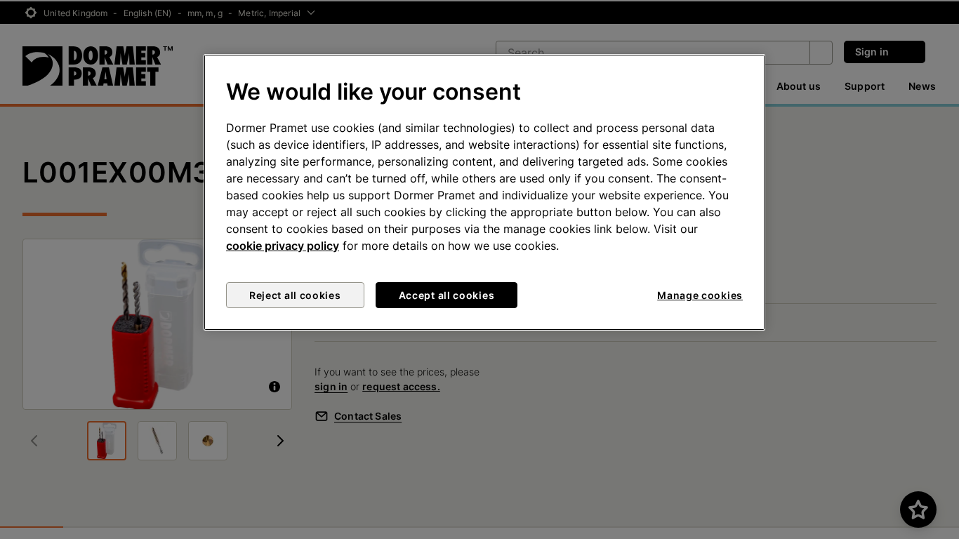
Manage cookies (700, 295)
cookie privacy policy (282, 246)
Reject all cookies (295, 295)
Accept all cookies (447, 295)
